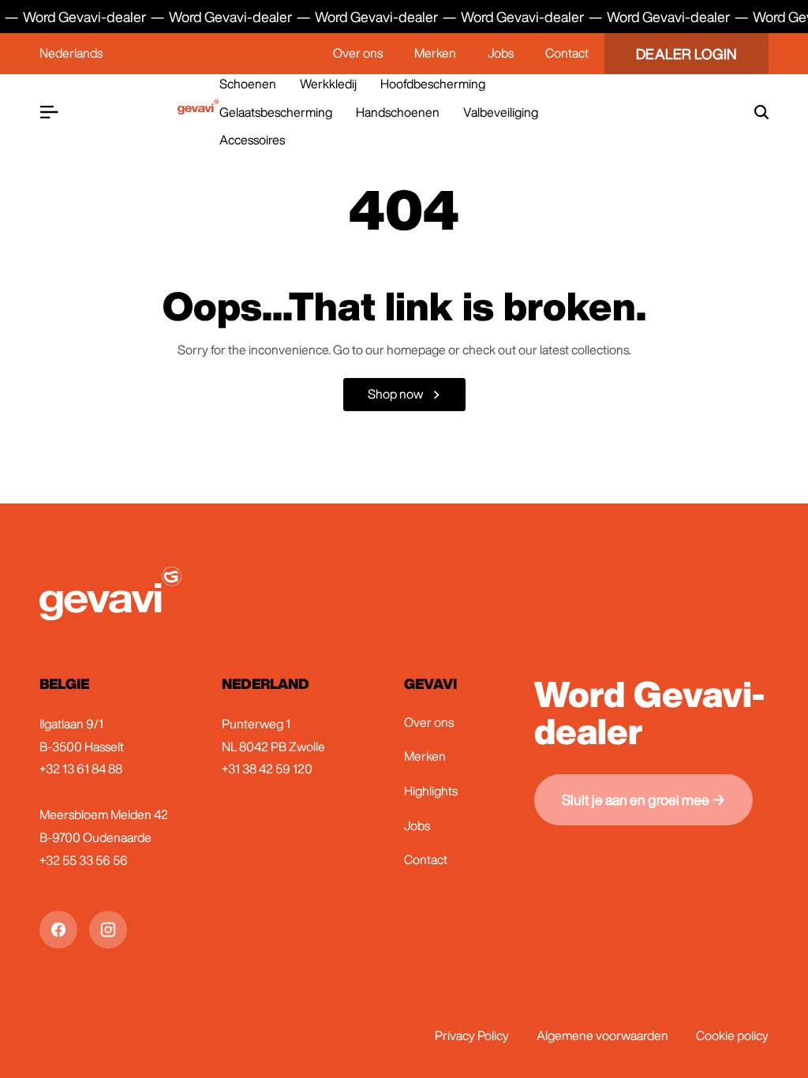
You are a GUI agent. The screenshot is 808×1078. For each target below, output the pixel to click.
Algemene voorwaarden (602, 1035)
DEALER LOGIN (687, 54)
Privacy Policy (472, 1035)
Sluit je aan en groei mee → (643, 799)
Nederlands (71, 53)
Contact (567, 53)
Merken (435, 53)
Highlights (431, 790)
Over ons (358, 53)
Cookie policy (732, 1035)
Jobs (501, 53)
